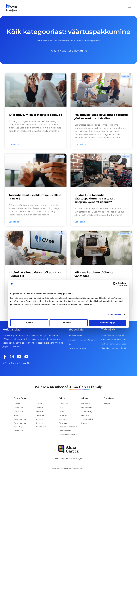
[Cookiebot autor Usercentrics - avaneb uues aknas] (115, 284)
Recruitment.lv (65, 431)
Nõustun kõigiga (107, 322)
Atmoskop (18, 427)
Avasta (54, 50)
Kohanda (67, 322)
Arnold (39, 404)
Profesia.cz (18, 411)
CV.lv (61, 408)
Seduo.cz (40, 411)
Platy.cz (39, 419)
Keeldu (29, 322)
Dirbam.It (63, 415)
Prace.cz (17, 415)
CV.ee (61, 411)
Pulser (84, 423)
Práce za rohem (20, 423)
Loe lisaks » (14, 144)
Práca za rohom (20, 419)
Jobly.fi (107, 404)
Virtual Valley (87, 419)
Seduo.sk (40, 415)
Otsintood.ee (64, 423)
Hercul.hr (85, 415)
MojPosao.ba (86, 408)
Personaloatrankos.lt (68, 427)
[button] (129, 8)
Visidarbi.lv (63, 419)
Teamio (39, 408)
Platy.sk (39, 423)
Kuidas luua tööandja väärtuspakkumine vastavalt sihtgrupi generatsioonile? (95, 198)
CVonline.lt (63, 404)
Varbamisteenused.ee (68, 434)
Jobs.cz (17, 404)
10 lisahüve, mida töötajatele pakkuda (35, 114)
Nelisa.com (18, 431)
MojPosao (85, 404)
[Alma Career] (68, 449)
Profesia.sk (18, 408)
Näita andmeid (114, 314)
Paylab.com (41, 427)
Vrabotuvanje (87, 411)
